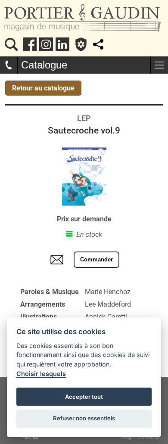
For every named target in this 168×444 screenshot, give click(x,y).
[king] (11, 44)
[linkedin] (62, 44)
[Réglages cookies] (81, 44)
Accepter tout (84, 396)
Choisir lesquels (41, 373)
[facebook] (30, 44)
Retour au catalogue (43, 88)
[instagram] (46, 44)
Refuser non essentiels (84, 418)
